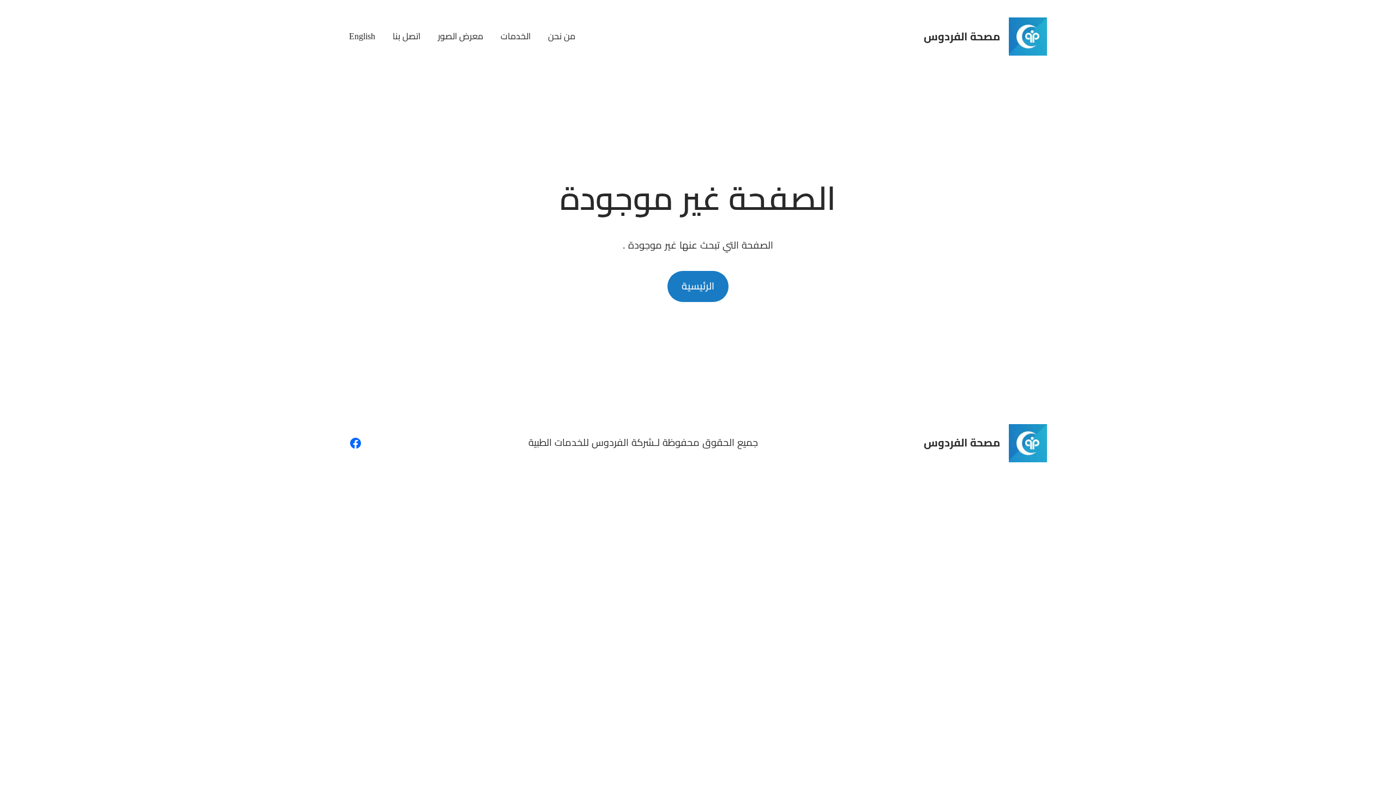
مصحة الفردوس (962, 37)
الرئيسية (698, 286)
